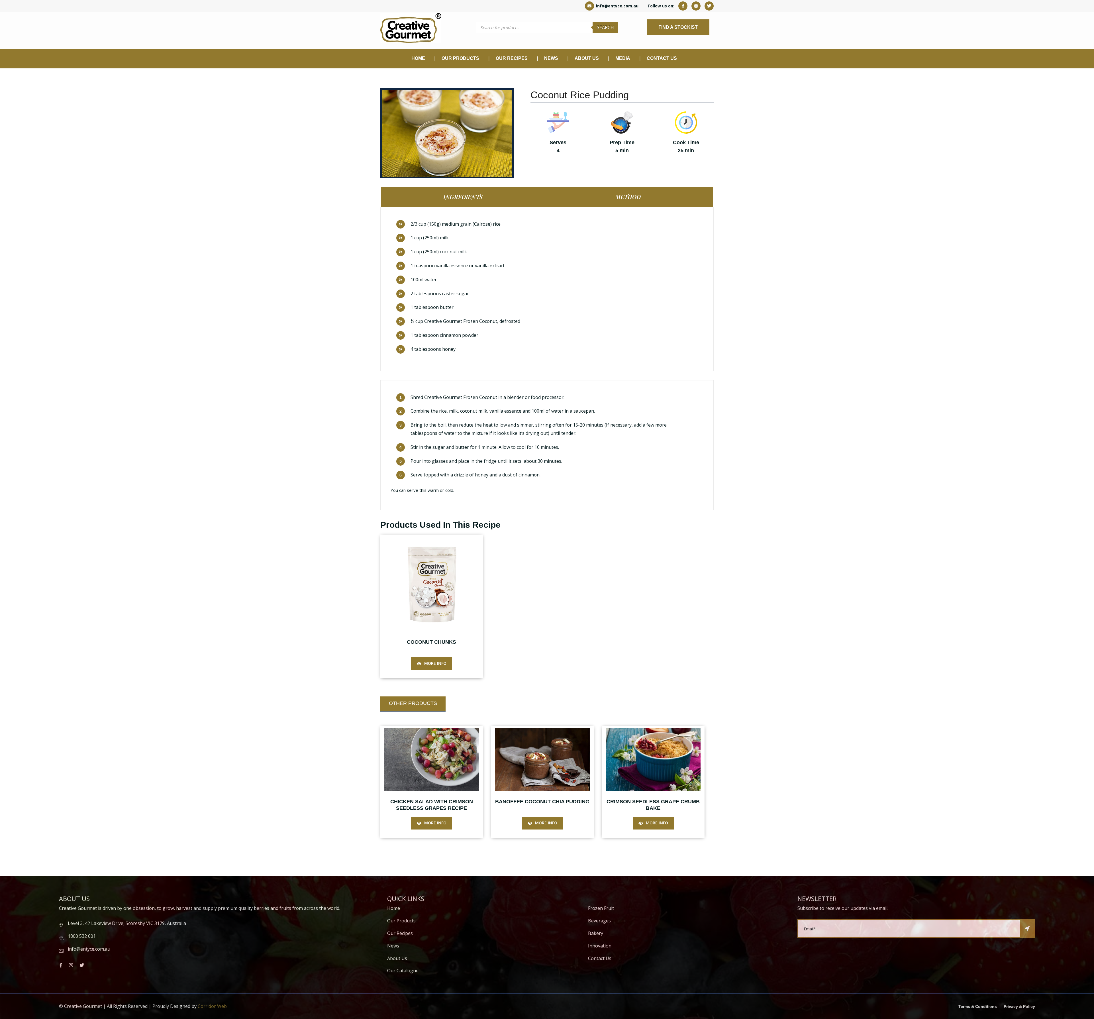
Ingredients (463, 197)
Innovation (599, 946)
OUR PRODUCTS (460, 58)
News (393, 946)
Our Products (401, 921)
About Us (587, 58)
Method (628, 197)
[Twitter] (709, 6)
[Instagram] (696, 6)
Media (622, 58)
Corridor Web (212, 1006)
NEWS (551, 58)
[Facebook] (682, 6)
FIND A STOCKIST (678, 27)
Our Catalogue (403, 970)
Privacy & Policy (1019, 1006)
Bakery (595, 933)
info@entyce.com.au (616, 6)
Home (418, 58)
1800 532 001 (82, 936)
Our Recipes (512, 58)
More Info (435, 663)
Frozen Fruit (601, 908)
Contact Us (662, 58)
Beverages (599, 921)
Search (605, 27)
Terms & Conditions (977, 1006)
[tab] (464, 197)
